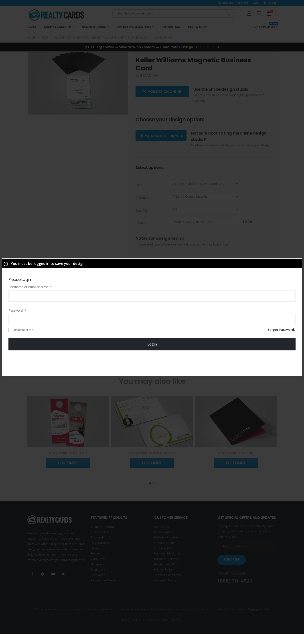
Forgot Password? (282, 329)
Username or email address (36, 286)
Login (152, 344)
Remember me (23, 330)
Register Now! (152, 362)
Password (23, 310)
